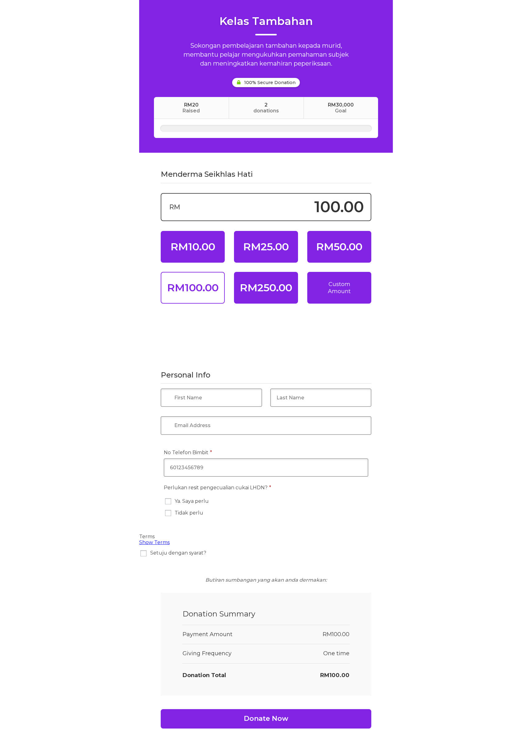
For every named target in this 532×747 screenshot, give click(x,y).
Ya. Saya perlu (192, 501)
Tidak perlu (189, 513)
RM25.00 (266, 246)
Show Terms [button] (154, 542)
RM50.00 (339, 246)
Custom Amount (339, 288)
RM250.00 (266, 287)
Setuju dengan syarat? (178, 553)
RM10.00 (193, 246)
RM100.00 (193, 287)
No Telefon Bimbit (199, 452)
